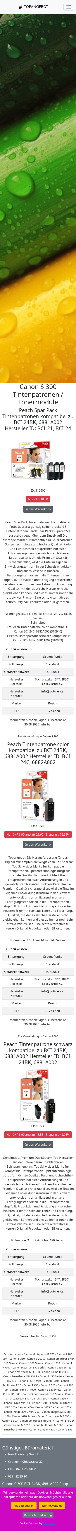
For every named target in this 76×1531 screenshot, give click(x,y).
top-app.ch (49, 1523)
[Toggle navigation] (68, 7)
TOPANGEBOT (35, 6)
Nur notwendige (52, 1505)
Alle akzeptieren (24, 1505)
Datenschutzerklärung (38, 1515)
